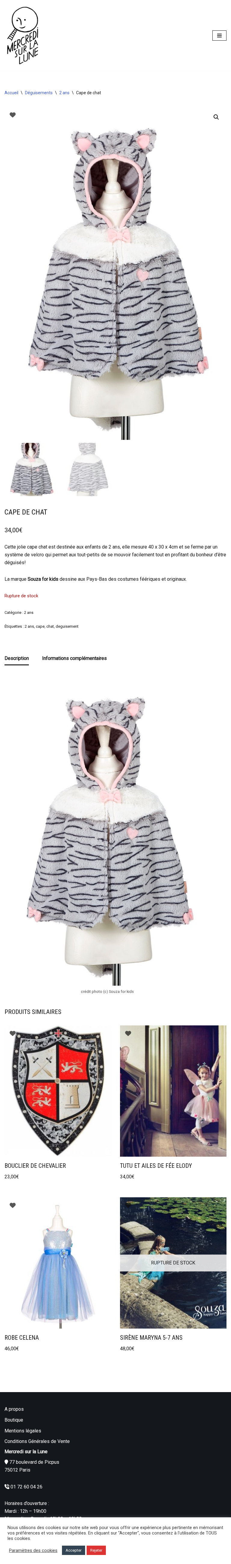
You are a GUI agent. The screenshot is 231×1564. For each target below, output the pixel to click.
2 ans (64, 92)
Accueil (11, 92)
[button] (216, 117)
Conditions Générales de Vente (37, 1441)
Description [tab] (17, 658)
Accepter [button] (74, 1550)
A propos (14, 1409)
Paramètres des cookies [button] (33, 1550)
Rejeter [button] (96, 1550)
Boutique (14, 1420)
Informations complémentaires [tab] (74, 658)
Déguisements (39, 92)
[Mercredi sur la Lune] (23, 35)
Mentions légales (23, 1431)
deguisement (67, 626)
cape (40, 626)
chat (50, 626)
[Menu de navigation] (219, 35)
